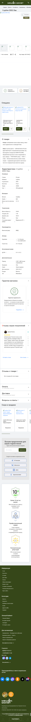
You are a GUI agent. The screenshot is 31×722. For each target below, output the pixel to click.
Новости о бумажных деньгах (9, 639)
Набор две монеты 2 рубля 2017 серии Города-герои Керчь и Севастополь (8, 122)
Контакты (4, 573)
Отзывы (4, 575)
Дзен (17, 470)
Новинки (4, 610)
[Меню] (2, 2)
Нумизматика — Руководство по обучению (12, 633)
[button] (15, 139)
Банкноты (4, 601)
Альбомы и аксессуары (7, 603)
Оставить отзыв (7, 357)
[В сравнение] (11, 54)
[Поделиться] (14, 54)
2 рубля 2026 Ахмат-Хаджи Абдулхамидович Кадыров (7, 421)
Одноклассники (17, 474)
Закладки (4, 622)
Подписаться (22, 450)
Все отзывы (23, 357)
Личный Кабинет (6, 618)
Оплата (4, 579)
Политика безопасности (7, 588)
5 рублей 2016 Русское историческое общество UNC (19, 122)
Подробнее (19, 309)
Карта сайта (5, 590)
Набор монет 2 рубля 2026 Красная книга (21, 420)
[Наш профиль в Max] (3, 659)
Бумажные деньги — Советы (8, 635)
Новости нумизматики (7, 637)
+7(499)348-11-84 (7, 653)
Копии (3, 605)
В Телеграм (17, 460)
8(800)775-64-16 (6, 650)
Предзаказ (8, 427)
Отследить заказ (6, 624)
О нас (3, 571)
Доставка (4, 577)
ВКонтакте (17, 465)
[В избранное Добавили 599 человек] (13, 54)
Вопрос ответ (5, 584)
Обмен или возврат (6, 582)
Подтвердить (15, 719)
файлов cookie (19, 715)
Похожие (26, 14)
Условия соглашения (7, 586)
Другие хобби (5, 607)
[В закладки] (11, 128)
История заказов (6, 620)
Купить (5, 128)
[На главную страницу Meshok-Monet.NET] (15, 2)
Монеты (4, 599)
